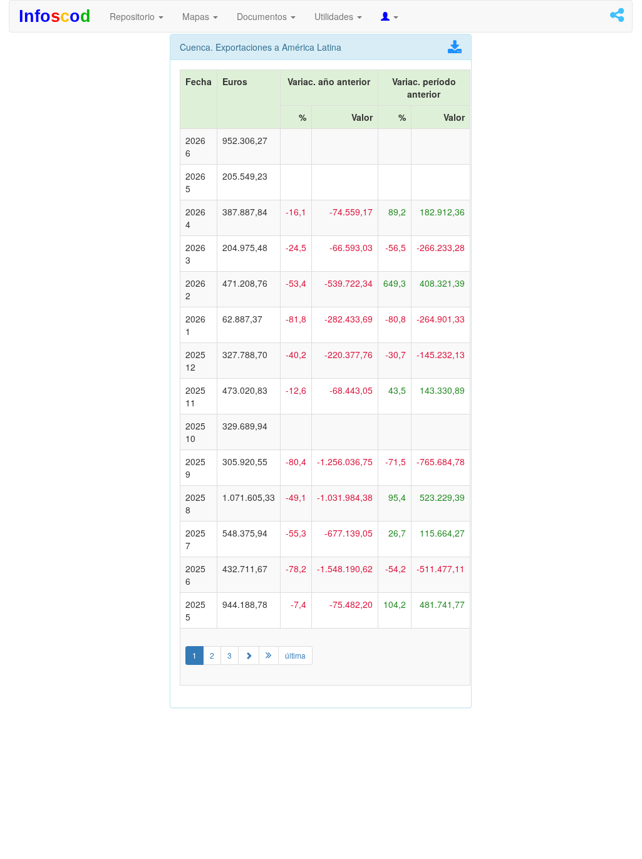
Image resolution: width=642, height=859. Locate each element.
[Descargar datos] (455, 49)
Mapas (197, 16)
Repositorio (133, 16)
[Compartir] (617, 17)
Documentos (263, 16)
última (295, 655)
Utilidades (335, 16)
